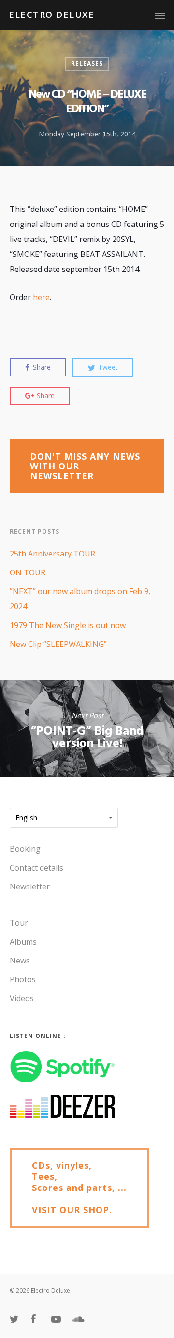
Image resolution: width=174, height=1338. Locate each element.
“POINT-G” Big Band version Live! (87, 728)
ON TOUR (27, 572)
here (41, 297)
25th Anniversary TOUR (52, 553)
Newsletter (30, 886)
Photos (23, 979)
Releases (87, 64)
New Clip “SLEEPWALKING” (58, 644)
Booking (25, 848)
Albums (23, 941)
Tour (19, 922)
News (20, 960)
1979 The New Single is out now (68, 625)
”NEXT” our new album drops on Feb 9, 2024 (80, 599)
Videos (22, 998)
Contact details (36, 867)
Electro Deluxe (51, 14)
